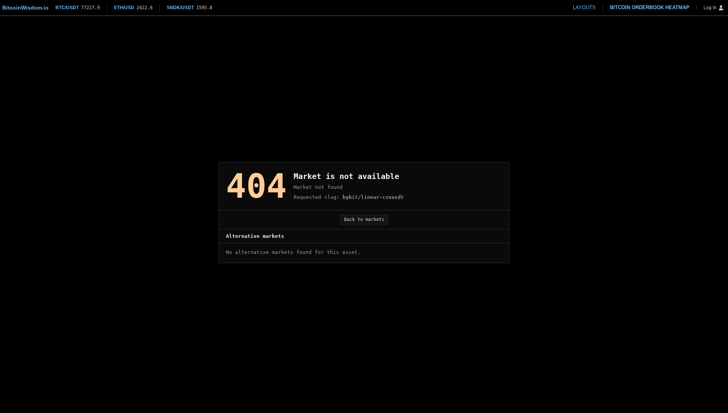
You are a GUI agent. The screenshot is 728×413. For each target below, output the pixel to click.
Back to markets (364, 219)
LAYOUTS (584, 7)
